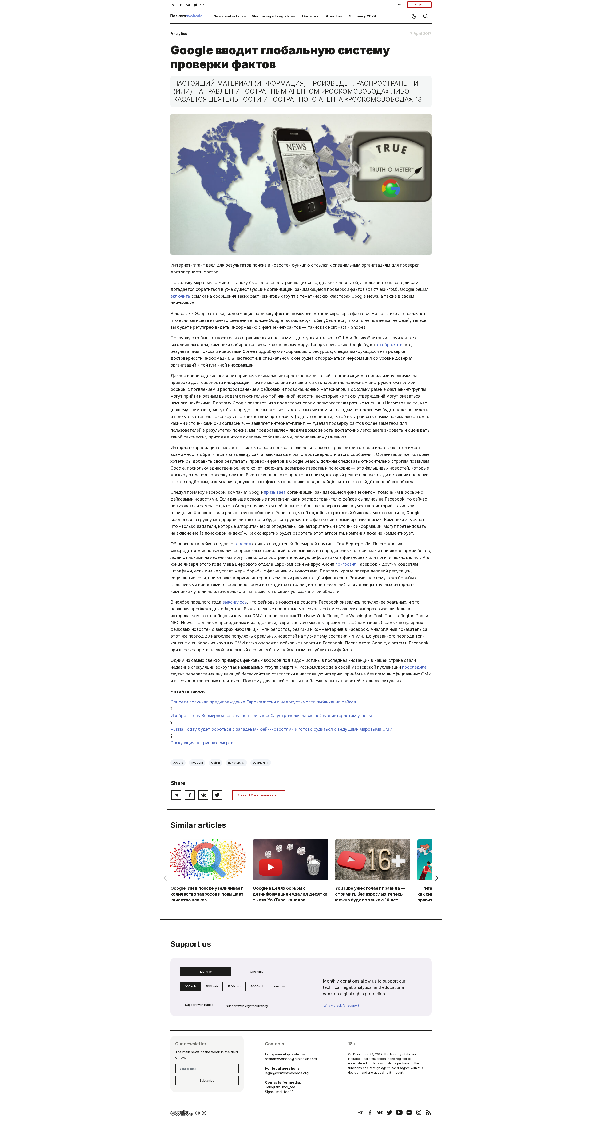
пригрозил (345, 564)
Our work (310, 16)
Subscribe (207, 1080)
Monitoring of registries (273, 16)
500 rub (212, 986)
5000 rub (257, 986)
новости (197, 762)
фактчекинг (261, 762)
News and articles (230, 16)
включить (180, 296)
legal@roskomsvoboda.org (287, 1073)
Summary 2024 (362, 16)
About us (334, 16)
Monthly (206, 971)
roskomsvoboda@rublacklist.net (291, 1059)
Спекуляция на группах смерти (202, 742)
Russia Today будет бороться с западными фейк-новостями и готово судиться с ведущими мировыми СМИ (281, 729)
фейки (215, 762)
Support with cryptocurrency (247, 1006)
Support (419, 4)
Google (178, 762)
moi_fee (288, 1087)
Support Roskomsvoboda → (259, 795)
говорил (242, 543)
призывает (275, 492)
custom (279, 986)
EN (400, 4)
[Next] (436, 878)
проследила (414, 667)
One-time (257, 971)
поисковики (236, 762)
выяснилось (234, 602)
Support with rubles (199, 1005)
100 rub (190, 986)
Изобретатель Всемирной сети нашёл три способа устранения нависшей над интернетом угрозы (271, 715)
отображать (390, 344)
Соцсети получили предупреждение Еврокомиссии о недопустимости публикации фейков (263, 701)
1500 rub (234, 986)
